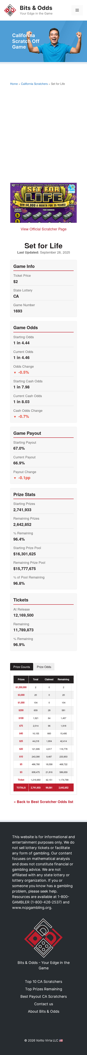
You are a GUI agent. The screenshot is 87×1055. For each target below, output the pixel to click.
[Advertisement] (43, 135)
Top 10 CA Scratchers (43, 981)
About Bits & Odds (43, 1011)
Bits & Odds (36, 7)
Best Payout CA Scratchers (43, 996)
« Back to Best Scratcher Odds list (43, 801)
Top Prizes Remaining (43, 989)
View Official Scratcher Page (44, 228)
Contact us (43, 1004)
